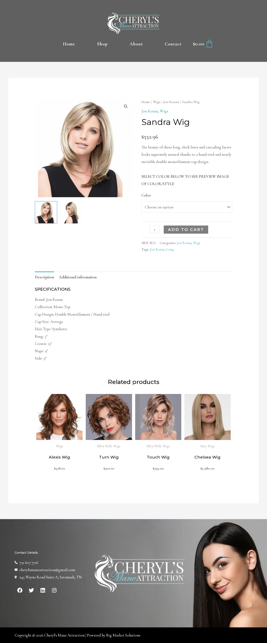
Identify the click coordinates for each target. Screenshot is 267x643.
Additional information (78, 277)
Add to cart (186, 229)
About (136, 44)
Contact (173, 44)
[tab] (44, 277)
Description (44, 277)
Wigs (156, 102)
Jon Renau (171, 102)
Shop (102, 44)
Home (69, 44)
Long (170, 249)
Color (146, 195)
